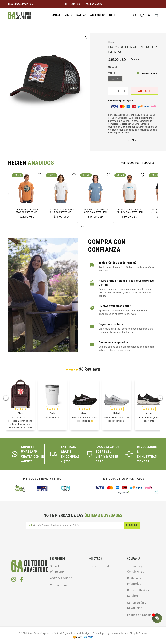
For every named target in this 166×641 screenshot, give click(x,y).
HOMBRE (56, 15)
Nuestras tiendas (100, 566)
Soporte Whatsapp (57, 568)
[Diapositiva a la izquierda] (8, 194)
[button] (56, 15)
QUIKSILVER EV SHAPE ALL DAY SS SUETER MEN (130, 210)
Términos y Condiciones (135, 568)
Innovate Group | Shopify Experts (128, 633)
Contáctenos (59, 585)
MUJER (68, 15)
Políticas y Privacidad (134, 581)
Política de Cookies (140, 614)
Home (111, 42)
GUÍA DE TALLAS (149, 73)
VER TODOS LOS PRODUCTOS (138, 162)
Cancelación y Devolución (136, 605)
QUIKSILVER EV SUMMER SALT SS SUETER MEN (61, 210)
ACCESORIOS (97, 15)
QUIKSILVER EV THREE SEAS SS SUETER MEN (27, 210)
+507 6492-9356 (61, 578)
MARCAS (81, 15)
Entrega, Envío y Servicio (138, 593)
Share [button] (135, 140)
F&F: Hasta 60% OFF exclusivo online (83, 4)
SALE (112, 15)
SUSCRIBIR (132, 525)
